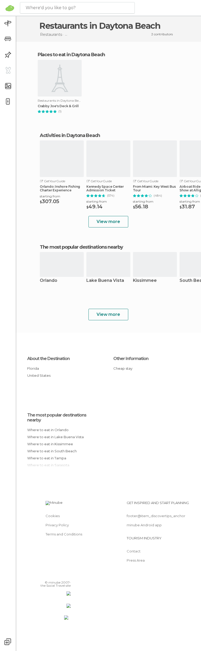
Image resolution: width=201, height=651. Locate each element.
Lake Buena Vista (105, 280)
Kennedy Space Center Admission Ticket (105, 188)
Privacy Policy (57, 525)
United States (39, 375)
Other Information (130, 358)
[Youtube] (67, 575)
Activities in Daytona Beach (70, 135)
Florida (33, 368)
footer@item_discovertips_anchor (156, 516)
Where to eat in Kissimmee (50, 444)
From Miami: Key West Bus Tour (154, 188)
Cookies (53, 516)
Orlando (48, 280)
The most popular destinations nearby (81, 247)
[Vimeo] (60, 575)
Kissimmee (145, 280)
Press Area (136, 560)
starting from (50, 196)
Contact (134, 551)
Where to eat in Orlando (48, 430)
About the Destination (48, 358)
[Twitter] (54, 575)
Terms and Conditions (64, 534)
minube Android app (144, 525)
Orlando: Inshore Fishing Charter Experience (60, 188)
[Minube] (9, 8)
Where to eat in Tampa (46, 458)
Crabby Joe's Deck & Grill (58, 106)
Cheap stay (122, 368)
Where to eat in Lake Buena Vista (55, 437)
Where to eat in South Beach (52, 451)
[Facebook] (47, 575)
